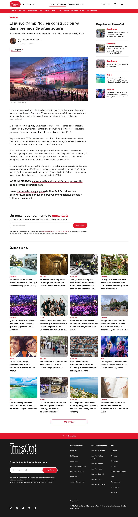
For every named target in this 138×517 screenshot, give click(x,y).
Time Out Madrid (97, 464)
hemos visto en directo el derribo (57, 111)
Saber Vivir (114, 492)
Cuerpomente (116, 482)
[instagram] (11, 508)
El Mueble (114, 461)
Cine (60, 11)
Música (54, 11)
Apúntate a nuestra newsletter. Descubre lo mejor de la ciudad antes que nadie (38, 220)
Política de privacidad (78, 466)
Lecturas (114, 451)
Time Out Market (92, 11)
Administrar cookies (77, 482)
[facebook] (17, 508)
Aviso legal (74, 461)
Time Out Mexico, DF (98, 485)
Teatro (47, 11)
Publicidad (74, 456)
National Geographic (118, 472)
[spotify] (29, 508)
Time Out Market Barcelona (97, 457)
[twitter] (23, 508)
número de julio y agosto (31, 191)
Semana (114, 456)
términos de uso (47, 232)
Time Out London (97, 469)
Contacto (73, 451)
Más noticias (69, 422)
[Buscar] (115, 4)
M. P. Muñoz (36, 39)
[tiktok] (35, 508)
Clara (112, 477)
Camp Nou (35, 114)
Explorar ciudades (57, 5)
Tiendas (66, 11)
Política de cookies (77, 472)
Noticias (13, 11)
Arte (40, 11)
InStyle (113, 466)
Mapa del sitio (74, 501)
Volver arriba (71, 436)
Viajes (82, 11)
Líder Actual (115, 487)
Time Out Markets (75, 5)
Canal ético (74, 477)
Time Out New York (97, 474)
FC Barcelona (32, 139)
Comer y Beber (32, 11)
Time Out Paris (96, 479)
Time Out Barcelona (98, 451)
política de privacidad (62, 232)
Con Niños (74, 11)
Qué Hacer (21, 11)
